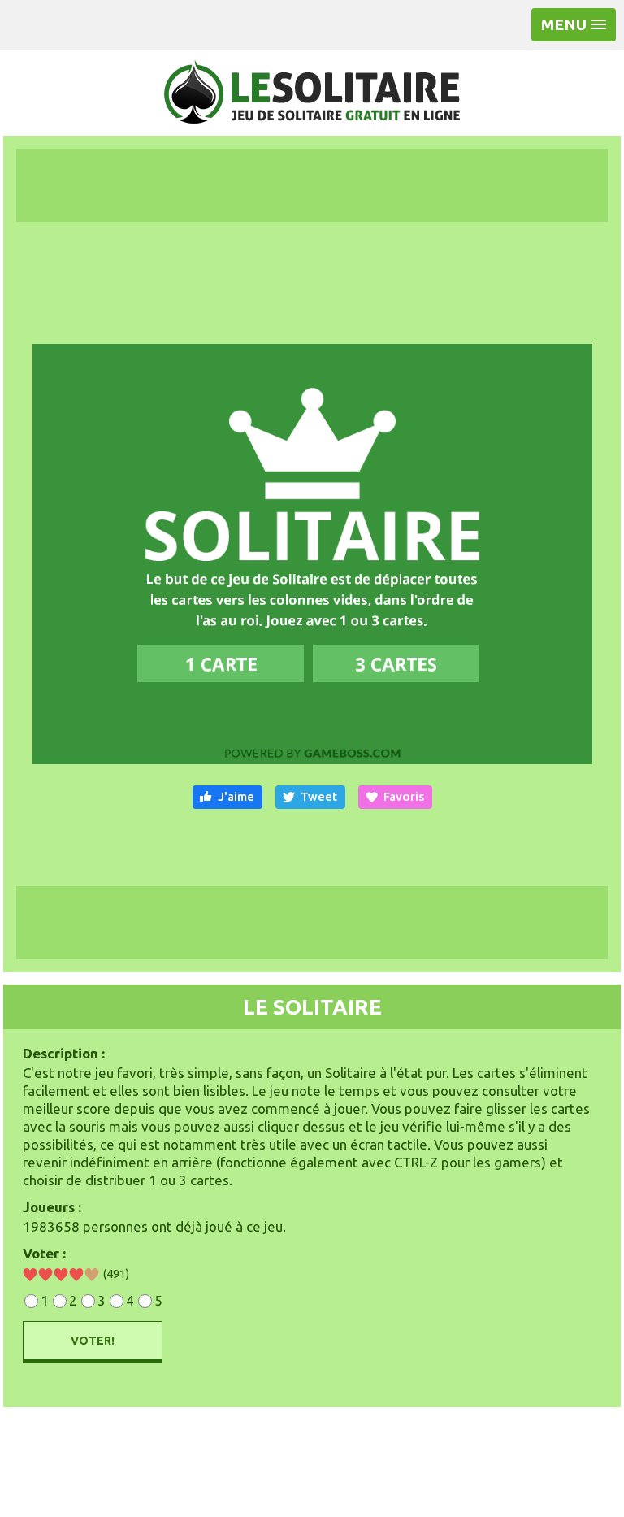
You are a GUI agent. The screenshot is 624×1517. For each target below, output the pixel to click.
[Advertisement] (312, 185)
